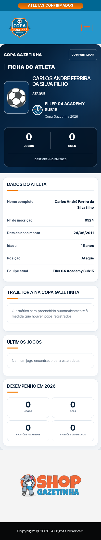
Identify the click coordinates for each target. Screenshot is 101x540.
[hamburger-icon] (86, 27)
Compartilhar (83, 54)
